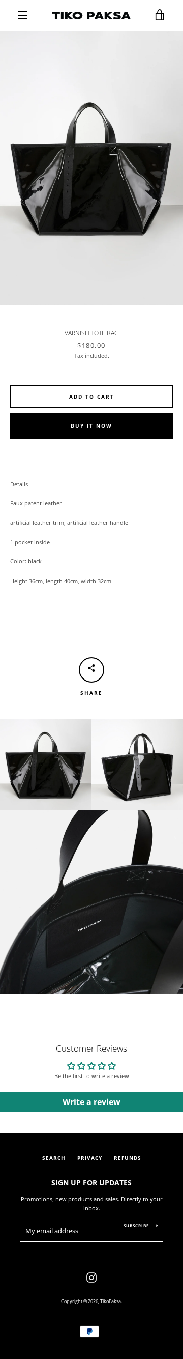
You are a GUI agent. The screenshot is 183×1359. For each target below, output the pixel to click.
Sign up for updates (91, 1182)
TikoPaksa (110, 1301)
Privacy (89, 1158)
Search (54, 1158)
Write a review (91, 1102)
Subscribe (136, 1225)
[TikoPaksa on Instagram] (91, 1277)
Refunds (127, 1158)
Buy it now (91, 425)
